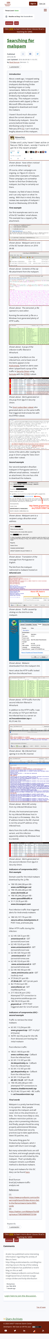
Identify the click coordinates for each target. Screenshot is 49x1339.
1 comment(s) (14, 67)
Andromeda (14, 365)
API (23, 1327)
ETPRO (27, 374)
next (16, 23)
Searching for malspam (20, 43)
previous (9, 23)
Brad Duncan (14, 62)
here (28, 1172)
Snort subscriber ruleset (23, 407)
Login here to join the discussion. (20, 1295)
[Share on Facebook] (30, 54)
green (17, 11)
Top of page (41, 1307)
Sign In (33, 3)
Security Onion (23, 371)
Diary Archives (14, 1319)
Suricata (12, 374)
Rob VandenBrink (27, 16)
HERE (11, 29)
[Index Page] (7, 3)
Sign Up (42, 3)
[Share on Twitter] (37, 54)
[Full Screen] (23, 54)
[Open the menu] (45, 10)
